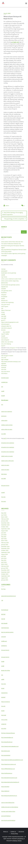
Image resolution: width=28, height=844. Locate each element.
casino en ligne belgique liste (7, 802)
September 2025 (5, 529)
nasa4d (3, 336)
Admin (7, 205)
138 (2, 600)
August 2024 (4, 554)
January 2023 (4, 580)
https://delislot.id (5, 791)
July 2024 (3, 556)
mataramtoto (4, 693)
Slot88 (2, 661)
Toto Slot (3, 497)
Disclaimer (21, 831)
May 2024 (3, 560)
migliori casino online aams (7, 460)
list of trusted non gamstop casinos (10, 285)
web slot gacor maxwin (7, 355)
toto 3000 (3, 478)
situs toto (3, 357)
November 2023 (5, 572)
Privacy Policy (14, 833)
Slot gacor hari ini (5, 485)
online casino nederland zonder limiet (11, 279)
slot (2, 308)
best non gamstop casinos (7, 632)
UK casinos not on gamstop (7, 443)
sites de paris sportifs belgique (8, 820)
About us (5, 831)
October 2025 (4, 527)
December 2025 (5, 523)
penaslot (3, 697)
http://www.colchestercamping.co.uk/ (11, 361)
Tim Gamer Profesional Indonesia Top (11, 243)
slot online (3, 728)
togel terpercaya (5, 627)
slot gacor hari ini (5, 650)
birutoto (3, 330)
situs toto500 (6, 332)
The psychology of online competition (14, 219)
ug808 (2, 679)
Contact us (13, 831)
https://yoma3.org (5, 701)
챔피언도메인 (4, 282)
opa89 (2, 391)
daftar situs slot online (7, 342)
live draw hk (4, 338)
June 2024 (3, 558)
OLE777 (3, 346)
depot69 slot (4, 286)
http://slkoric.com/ (5, 751)
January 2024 (4, 568)
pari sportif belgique (5, 816)
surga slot (3, 636)
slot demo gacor (5, 377)
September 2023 (5, 576)
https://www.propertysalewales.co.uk (9, 746)
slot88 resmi (4, 641)
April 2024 (4, 562)
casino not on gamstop (6, 411)
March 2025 (4, 540)
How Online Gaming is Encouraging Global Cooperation (12, 213)
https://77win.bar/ (6, 310)
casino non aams (5, 465)
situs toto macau (5, 304)
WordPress (21, 838)
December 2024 (5, 546)
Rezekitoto (4, 292)
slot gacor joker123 (6, 326)
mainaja (3, 269)
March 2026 (4, 517)
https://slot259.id (5, 786)
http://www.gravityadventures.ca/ (9, 795)
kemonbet (3, 365)
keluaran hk (4, 300)
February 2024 (5, 566)
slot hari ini (3, 416)
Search (4, 227)
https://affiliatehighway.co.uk (8, 768)
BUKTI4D (3, 614)
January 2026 (4, 521)
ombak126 (3, 724)
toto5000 (3, 288)
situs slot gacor (5, 340)
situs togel (3, 715)
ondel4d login (4, 382)
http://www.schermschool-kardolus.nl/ (10, 782)
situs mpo (3, 684)
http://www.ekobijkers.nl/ (7, 737)
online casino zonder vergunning (9, 281)
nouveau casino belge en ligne (8, 811)
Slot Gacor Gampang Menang (8, 733)
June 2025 (3, 534)
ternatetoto (4, 296)
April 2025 (4, 538)
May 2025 (3, 536)
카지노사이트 (4, 719)
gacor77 (3, 320)
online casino (4, 420)
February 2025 (5, 542)
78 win (3, 312)
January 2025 (4, 544)
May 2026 (3, 513)
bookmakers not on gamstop (8, 273)
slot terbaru (4, 373)
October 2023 (4, 574)
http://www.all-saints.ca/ (6, 742)
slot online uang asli (6, 328)
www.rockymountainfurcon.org (8, 596)
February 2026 (5, 519)
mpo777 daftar (5, 334)
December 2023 (5, 570)
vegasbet (3, 363)
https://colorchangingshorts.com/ (10, 322)
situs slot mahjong (6, 344)
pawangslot (4, 271)
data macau (4, 474)
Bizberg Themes (17, 840)
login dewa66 (4, 623)
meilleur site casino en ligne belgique (9, 807)
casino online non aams (6, 429)
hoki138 (3, 619)
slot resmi (3, 501)
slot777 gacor (4, 306)
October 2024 (4, 550)
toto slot (3, 706)
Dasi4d (2, 710)
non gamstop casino (6, 290)
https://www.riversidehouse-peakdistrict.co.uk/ (12, 760)
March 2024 (4, 564)
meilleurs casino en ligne (6, 425)
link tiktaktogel (4, 610)
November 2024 (5, 548)
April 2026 (4, 515)
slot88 (2, 666)
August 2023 (4, 578)
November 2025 (5, 525)
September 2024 (5, 552)
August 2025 (4, 530)
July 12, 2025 (7, 13)
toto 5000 (3, 316)
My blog (3, 589)
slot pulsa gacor (5, 324)
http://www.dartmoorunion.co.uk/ (9, 777)
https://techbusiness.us (6, 773)
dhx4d (2, 688)
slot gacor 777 (13, 347)
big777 (4, 438)
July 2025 (3, 532)
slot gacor (3, 294)
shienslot (3, 367)
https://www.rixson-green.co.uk (8, 764)
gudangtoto (4, 645)
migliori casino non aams (7, 456)
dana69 (3, 395)
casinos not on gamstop (7, 302)
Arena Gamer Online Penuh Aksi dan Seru (12, 241)
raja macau (4, 277)
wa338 (3, 298)
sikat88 (3, 275)
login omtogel (4, 359)
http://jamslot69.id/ (5, 755)
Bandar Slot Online (5, 670)
